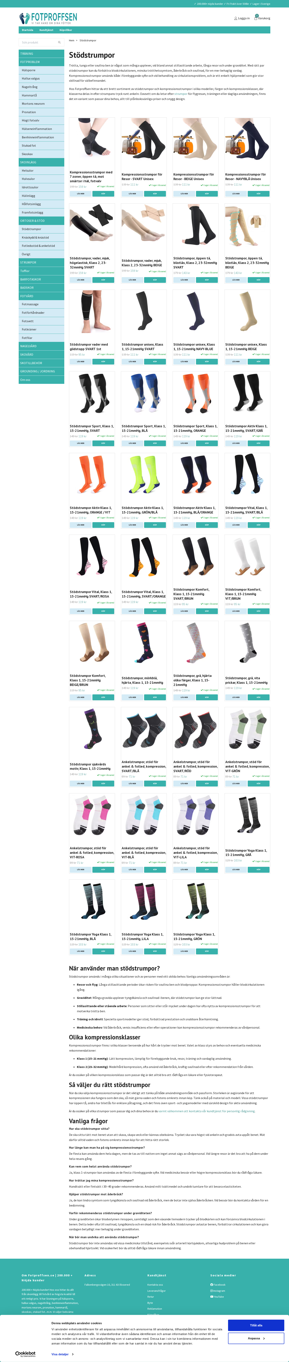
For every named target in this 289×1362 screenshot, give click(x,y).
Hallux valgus (31, 90)
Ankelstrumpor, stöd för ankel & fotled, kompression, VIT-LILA (195, 864)
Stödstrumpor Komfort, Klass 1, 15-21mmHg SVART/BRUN (191, 605)
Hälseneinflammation (37, 140)
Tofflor (24, 282)
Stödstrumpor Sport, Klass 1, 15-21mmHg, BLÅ (144, 439)
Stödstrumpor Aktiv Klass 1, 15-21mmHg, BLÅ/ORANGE (194, 521)
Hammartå (29, 106)
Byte (150, 1314)
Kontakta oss (155, 1296)
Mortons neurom (33, 115)
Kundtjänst (46, 41)
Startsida (27, 41)
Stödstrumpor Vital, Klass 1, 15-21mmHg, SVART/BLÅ (246, 521)
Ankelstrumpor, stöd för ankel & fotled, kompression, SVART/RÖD (195, 778)
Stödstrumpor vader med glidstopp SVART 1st (89, 358)
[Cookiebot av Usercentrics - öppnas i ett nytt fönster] (25, 1354)
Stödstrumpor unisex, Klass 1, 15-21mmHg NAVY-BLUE (194, 358)
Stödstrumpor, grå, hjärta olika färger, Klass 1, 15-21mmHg (192, 691)
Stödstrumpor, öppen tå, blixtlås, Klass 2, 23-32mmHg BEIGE (247, 274)
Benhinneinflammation (38, 148)
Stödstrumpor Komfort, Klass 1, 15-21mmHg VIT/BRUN (243, 605)
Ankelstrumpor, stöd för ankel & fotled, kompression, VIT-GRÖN (247, 778)
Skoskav (27, 165)
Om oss (25, 391)
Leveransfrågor (156, 1302)
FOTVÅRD (26, 307)
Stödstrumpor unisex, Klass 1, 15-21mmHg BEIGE (246, 358)
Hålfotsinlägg (31, 215)
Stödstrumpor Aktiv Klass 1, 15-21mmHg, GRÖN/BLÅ (143, 521)
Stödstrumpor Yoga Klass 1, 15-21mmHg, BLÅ (90, 947)
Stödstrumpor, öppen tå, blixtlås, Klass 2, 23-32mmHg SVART (195, 274)
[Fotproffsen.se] (75, 24)
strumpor (180, 105)
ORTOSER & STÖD (32, 232)
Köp (103, 205)
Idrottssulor (30, 199)
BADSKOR (27, 299)
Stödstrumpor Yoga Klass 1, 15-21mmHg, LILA (142, 947)
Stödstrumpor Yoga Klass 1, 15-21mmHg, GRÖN (194, 947)
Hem (71, 52)
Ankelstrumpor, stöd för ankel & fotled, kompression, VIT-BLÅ (144, 864)
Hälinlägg (28, 207)
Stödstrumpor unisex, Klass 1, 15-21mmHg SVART (142, 358)
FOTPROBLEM (30, 73)
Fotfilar (27, 349)
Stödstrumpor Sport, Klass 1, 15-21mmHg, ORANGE (195, 439)
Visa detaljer (60, 1354)
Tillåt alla (256, 1325)
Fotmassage (30, 315)
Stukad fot (29, 157)
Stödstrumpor (31, 240)
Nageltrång (30, 98)
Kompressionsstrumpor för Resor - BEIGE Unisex (193, 187)
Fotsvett (28, 332)
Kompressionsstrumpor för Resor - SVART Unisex (142, 187)
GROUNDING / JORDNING (37, 383)
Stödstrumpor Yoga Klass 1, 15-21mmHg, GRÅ (246, 863)
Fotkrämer (29, 341)
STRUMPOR (28, 274)
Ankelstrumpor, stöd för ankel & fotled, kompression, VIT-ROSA (92, 864)
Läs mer (80, 205)
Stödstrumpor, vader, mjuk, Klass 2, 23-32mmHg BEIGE (142, 274)
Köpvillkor (66, 41)
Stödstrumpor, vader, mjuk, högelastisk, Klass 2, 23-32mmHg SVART (90, 274)
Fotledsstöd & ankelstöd (38, 257)
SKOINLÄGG (28, 174)
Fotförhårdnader (33, 324)
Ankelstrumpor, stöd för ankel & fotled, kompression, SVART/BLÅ (144, 778)
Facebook (219, 1296)
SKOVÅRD (26, 366)
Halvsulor (28, 190)
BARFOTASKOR (30, 290)
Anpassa (254, 1338)
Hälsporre (28, 81)
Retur (150, 1308)
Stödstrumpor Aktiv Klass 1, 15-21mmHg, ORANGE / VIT (91, 521)
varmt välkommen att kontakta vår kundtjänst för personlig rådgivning (206, 1122)
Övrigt (26, 265)
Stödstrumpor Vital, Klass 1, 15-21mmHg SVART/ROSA (91, 605)
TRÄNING (26, 65)
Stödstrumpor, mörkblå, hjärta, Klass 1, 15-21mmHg (142, 691)
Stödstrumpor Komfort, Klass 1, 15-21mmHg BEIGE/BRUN (88, 691)
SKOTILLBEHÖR (31, 374)
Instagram (219, 1302)
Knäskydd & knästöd (35, 249)
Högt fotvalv (30, 132)
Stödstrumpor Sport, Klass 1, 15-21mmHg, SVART (92, 439)
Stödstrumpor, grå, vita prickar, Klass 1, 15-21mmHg (246, 691)
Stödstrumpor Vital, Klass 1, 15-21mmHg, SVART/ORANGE (144, 605)
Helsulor (27, 182)
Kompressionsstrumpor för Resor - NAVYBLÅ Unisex (245, 187)
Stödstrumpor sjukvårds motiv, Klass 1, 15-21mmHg (90, 777)
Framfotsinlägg (32, 224)
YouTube (219, 1308)
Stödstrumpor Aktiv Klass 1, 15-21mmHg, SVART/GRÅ (246, 439)
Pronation (29, 123)
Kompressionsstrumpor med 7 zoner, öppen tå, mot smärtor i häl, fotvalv (91, 188)
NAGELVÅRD (28, 357)
